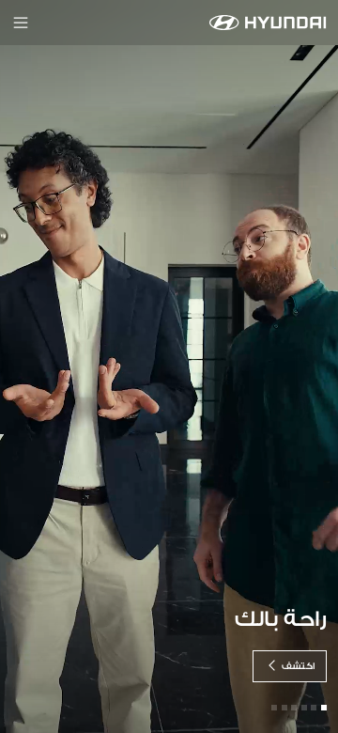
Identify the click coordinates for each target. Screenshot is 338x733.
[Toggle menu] (20, 22)
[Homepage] (268, 22)
